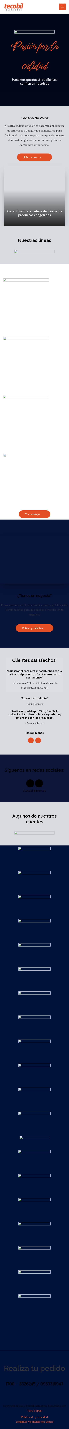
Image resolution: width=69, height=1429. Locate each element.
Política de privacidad (34, 1417)
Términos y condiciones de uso (35, 1421)
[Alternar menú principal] (62, 7)
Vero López (34, 1410)
